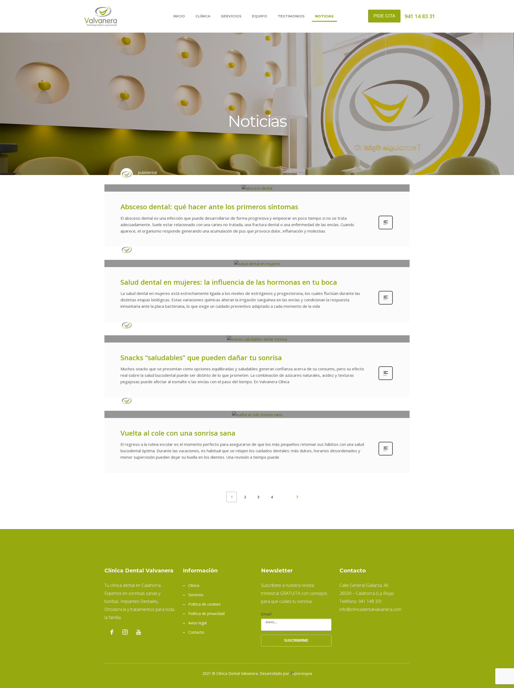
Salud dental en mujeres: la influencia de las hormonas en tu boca (228, 282)
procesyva (303, 673)
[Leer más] (386, 228)
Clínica (193, 585)
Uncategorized (203, 177)
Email (266, 614)
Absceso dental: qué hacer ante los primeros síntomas (209, 206)
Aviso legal (197, 622)
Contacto (196, 632)
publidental (147, 172)
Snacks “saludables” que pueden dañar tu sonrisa (201, 357)
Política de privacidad (206, 613)
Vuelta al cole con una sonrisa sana (177, 433)
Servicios (195, 594)
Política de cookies (204, 604)
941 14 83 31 (420, 16)
